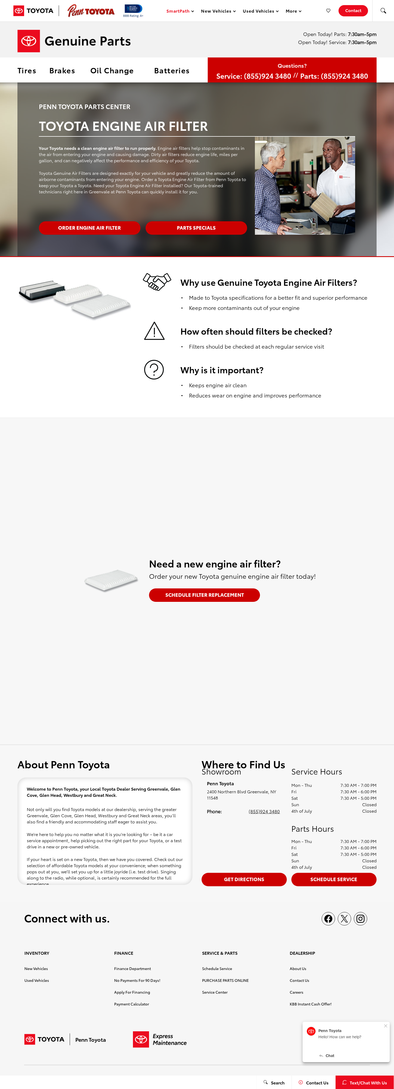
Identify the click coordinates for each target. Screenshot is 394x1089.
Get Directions (244, 878)
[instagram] (360, 918)
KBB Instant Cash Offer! (311, 1004)
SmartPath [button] (178, 12)
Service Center (215, 992)
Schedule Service (333, 878)
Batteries (172, 69)
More (291, 12)
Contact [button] (353, 10)
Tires (26, 69)
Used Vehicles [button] (258, 12)
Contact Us (299, 980)
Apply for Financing (132, 992)
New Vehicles (36, 968)
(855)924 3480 (264, 811)
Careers (296, 992)
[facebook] (328, 918)
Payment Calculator (131, 1004)
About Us (298, 968)
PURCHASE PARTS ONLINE (225, 980)
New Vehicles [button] (216, 12)
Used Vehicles (36, 980)
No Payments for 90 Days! (137, 980)
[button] (383, 10)
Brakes (62, 69)
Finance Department (132, 968)
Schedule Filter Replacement (204, 594)
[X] (344, 918)
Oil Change (112, 69)
